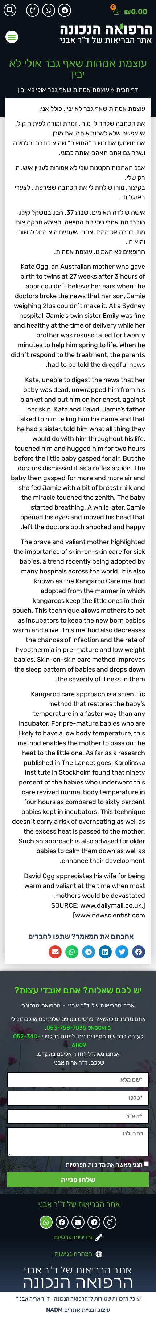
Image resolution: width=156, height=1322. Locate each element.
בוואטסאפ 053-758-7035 (78, 1027)
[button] (10, 10)
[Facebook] (62, 1222)
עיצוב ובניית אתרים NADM (78, 1309)
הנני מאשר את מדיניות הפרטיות (104, 1164)
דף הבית (127, 90)
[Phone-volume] (32, 10)
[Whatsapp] (48, 10)
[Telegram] (64, 10)
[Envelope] (78, 1222)
